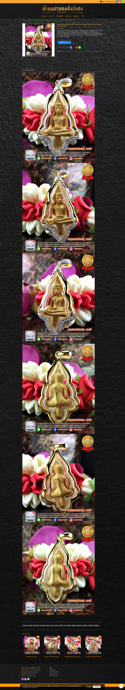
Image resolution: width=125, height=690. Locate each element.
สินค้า (51, 16)
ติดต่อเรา (76, 16)
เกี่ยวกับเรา (68, 16)
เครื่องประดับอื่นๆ (53, 675)
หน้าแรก (44, 16)
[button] (82, 16)
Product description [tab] (29, 70)
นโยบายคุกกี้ (34, 687)
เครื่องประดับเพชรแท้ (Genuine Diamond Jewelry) (72, 51)
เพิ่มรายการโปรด (61, 47)
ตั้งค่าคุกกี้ (89, 686)
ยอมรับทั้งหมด (97, 686)
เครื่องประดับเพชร (54, 671)
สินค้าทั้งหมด (52, 670)
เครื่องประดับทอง (53, 673)
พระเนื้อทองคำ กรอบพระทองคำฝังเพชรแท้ (93, 51)
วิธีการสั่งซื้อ (59, 16)
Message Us (65, 42)
